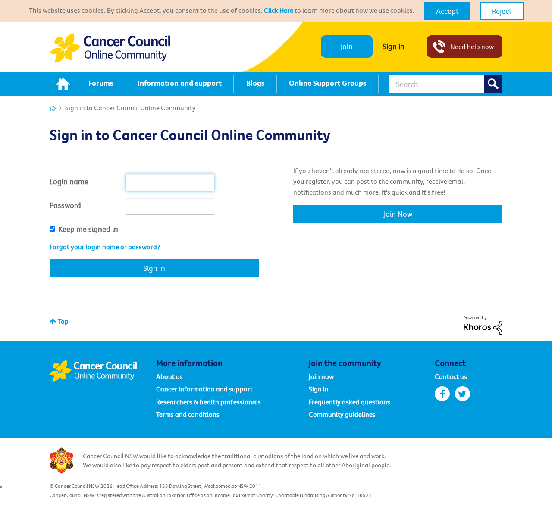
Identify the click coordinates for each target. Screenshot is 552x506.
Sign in (394, 46)
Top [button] (63, 321)
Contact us (451, 376)
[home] (63, 84)
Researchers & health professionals (208, 401)
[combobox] (445, 84)
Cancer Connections (53, 108)
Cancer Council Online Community (102, 371)
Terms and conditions (188, 414)
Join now (321, 376)
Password (65, 205)
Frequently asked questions (349, 401)
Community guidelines (342, 414)
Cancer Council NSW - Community (110, 48)
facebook (442, 393)
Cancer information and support (204, 389)
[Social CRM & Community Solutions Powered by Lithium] (483, 324)
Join (347, 46)
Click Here (278, 10)
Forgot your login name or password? (105, 246)
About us (169, 376)
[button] (447, 11)
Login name (69, 181)
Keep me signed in (88, 229)
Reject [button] (502, 11)
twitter (462, 393)
